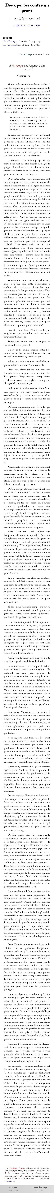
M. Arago (17, 66)
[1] (6, 1168)
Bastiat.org (9, 1181)
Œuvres (13, 1187)
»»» (16, 1191)
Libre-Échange (40, 1187)
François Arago (16, 1168)
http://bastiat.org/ (27, 25)
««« (10, 1191)
